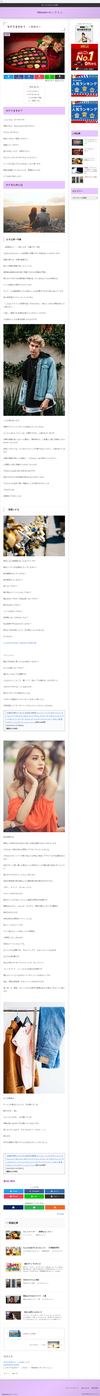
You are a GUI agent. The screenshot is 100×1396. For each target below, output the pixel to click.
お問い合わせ (85, 1388)
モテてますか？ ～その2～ (14, 1362)
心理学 (7, 1181)
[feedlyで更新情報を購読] (34, 1207)
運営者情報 (94, 1388)
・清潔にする (35, 101)
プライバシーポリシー (72, 1388)
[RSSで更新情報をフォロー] (55, 1207)
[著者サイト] (13, 1207)
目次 (31, 87)
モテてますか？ (33, 91)
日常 (13, 1181)
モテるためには (33, 94)
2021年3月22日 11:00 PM (11, 1365)
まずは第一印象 (35, 97)
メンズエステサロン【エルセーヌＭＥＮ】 (20, 643)
